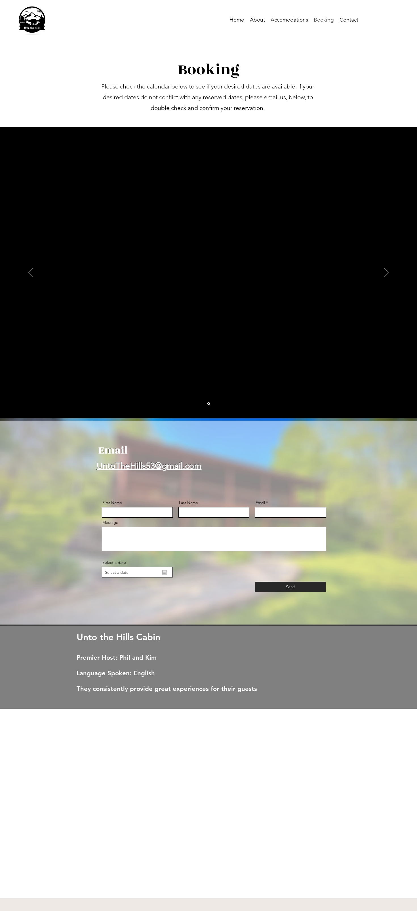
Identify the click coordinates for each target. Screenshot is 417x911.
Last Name (188, 503)
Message (110, 522)
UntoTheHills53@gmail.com (149, 466)
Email (260, 503)
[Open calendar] (164, 572)
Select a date (114, 562)
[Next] (386, 272)
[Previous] (30, 272)
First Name (112, 503)
